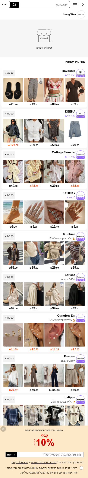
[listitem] (44, 87)
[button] (83, 4)
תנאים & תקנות (20, 462)
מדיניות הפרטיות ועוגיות (43, 462)
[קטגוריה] (75, 4)
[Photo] (80, 73)
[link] (81, 14)
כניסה (10, 72)
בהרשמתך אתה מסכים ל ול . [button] (47, 462)
